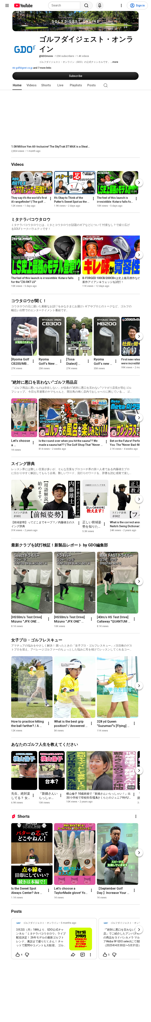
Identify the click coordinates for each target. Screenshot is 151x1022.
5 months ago (68, 923)
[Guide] (7, 5)
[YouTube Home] (23, 5)
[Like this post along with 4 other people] (18, 955)
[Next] (139, 183)
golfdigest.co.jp (23, 68)
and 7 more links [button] (42, 68)
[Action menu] (90, 955)
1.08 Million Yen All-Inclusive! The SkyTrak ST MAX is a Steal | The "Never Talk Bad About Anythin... (50, 146)
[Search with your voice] (100, 5)
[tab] (17, 85)
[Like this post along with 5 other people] (105, 955)
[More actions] (50, 199)
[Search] (86, 5)
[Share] (73, 955)
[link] (54, 940)
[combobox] (65, 5)
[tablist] (75, 85)
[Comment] (83, 955)
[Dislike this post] (27, 955)
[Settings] (121, 5)
